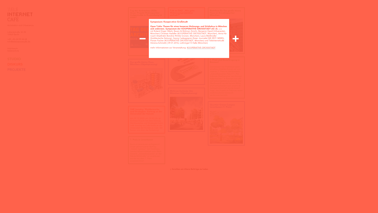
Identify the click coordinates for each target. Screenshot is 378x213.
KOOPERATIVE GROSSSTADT (201, 48)
